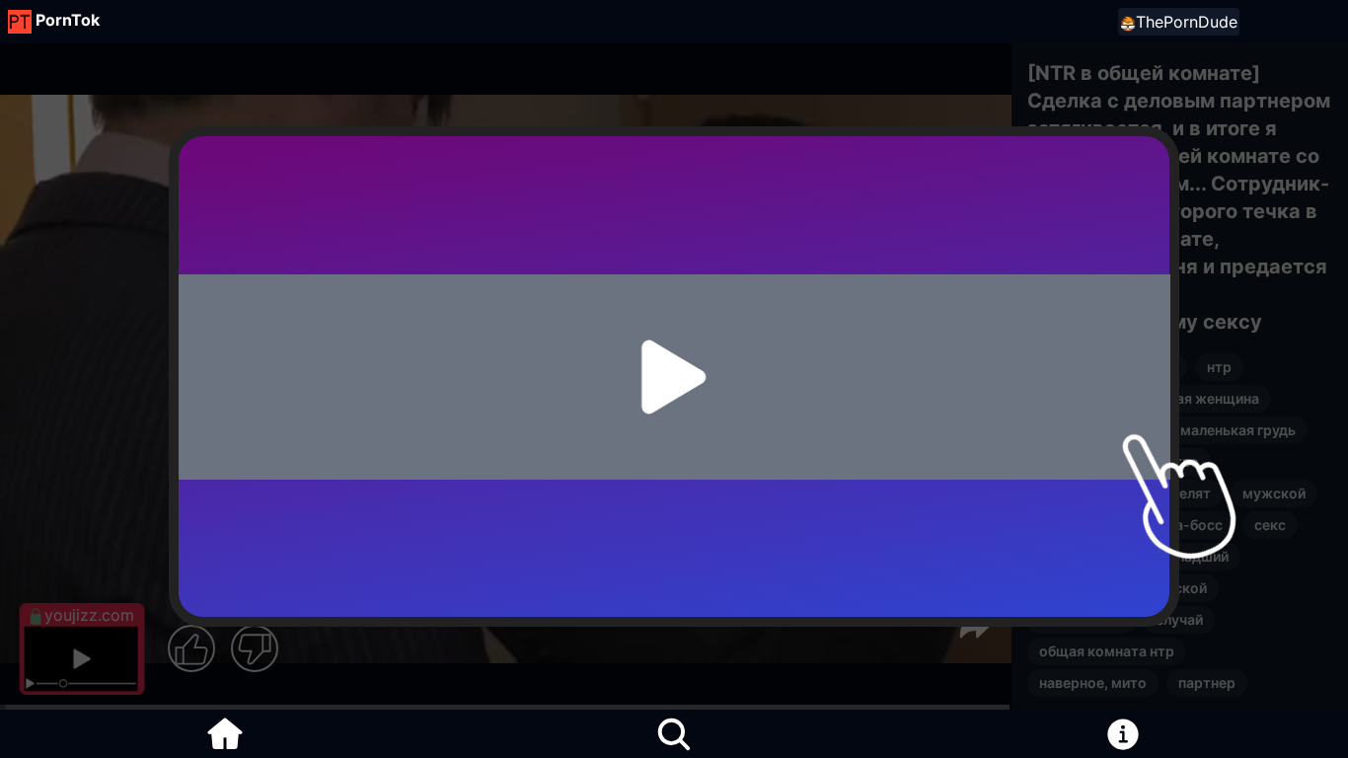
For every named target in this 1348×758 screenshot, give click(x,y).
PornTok (68, 20)
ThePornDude (1186, 22)
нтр (1219, 366)
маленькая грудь (1238, 429)
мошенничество (1143, 461)
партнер (1207, 682)
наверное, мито (1093, 682)
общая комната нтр (1106, 651)
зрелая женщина (1202, 398)
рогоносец (1076, 398)
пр (1047, 461)
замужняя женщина (1107, 366)
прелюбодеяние (1094, 429)
